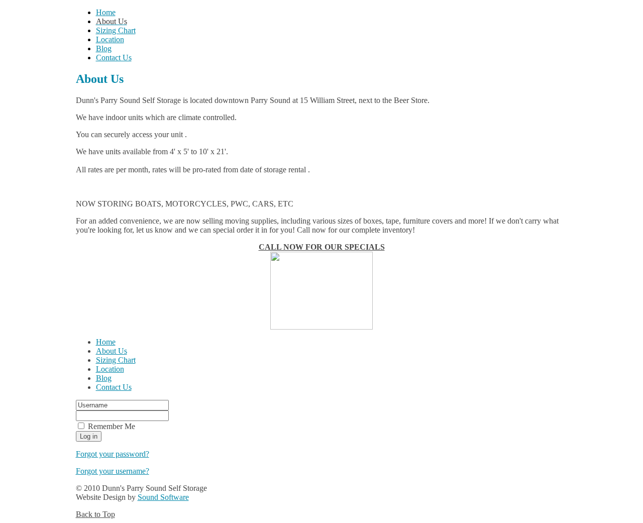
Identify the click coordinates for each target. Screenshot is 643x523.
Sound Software (163, 497)
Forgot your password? (112, 454)
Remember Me (111, 426)
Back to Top (95, 514)
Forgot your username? (112, 471)
